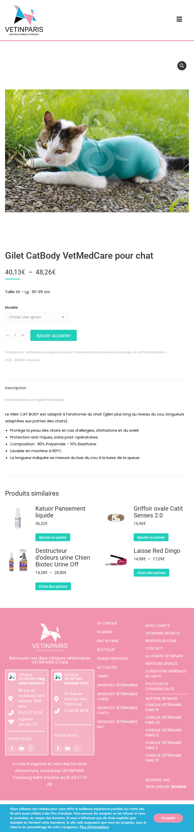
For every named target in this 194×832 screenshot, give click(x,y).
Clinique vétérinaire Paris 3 (164, 745)
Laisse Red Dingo (157, 551)
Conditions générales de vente (166, 674)
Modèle (11, 307)
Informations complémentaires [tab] (34, 399)
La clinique (107, 623)
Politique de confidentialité (160, 686)
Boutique (105, 649)
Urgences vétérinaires (117, 685)
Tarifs (102, 676)
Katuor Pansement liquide (60, 512)
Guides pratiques (113, 658)
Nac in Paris (107, 640)
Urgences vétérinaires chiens (117, 696)
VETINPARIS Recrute (163, 633)
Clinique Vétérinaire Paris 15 (164, 707)
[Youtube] (21, 748)
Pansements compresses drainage (102, 352)
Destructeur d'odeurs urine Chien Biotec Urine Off (62, 558)
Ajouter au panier (53, 335)
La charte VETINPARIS (164, 656)
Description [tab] (15, 387)
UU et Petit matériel (148, 352)
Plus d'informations (94, 827)
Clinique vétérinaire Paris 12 (164, 733)
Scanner (104, 631)
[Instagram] (30, 748)
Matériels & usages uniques (48, 352)
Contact (154, 648)
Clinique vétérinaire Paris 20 (164, 720)
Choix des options (53, 586)
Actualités (107, 667)
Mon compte (158, 625)
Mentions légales (162, 663)
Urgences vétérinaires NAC (117, 724)
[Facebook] (12, 748)
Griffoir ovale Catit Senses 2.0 (158, 512)
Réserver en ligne (161, 640)
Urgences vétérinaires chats (117, 710)
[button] (181, 65)
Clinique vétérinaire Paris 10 (164, 758)
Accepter (168, 818)
